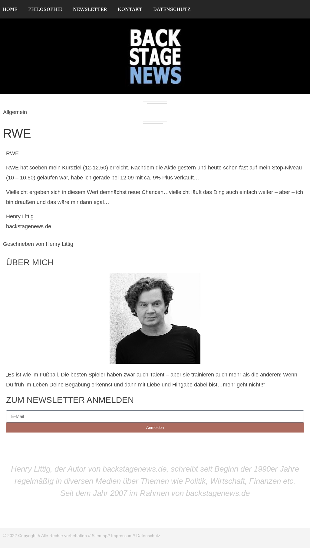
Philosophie (45, 9)
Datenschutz (171, 9)
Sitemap (99, 535)
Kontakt (130, 9)
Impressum (122, 535)
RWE (17, 133)
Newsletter (90, 9)
